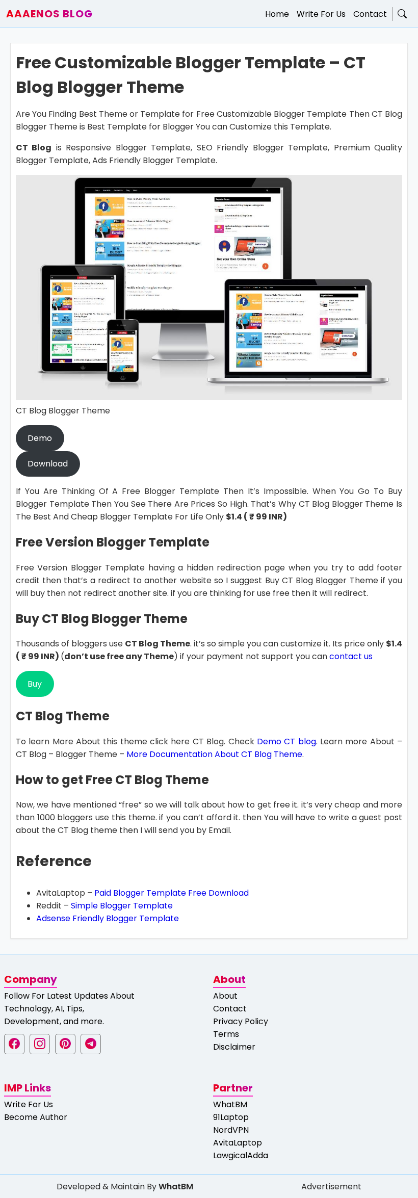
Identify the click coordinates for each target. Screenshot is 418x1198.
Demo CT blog (286, 741)
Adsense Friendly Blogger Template (107, 918)
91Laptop (231, 1117)
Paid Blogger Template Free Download (171, 893)
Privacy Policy (240, 1021)
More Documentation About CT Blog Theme (214, 754)
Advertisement (331, 1186)
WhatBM (230, 1104)
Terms (226, 1034)
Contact (370, 14)
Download (48, 464)
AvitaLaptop (237, 1143)
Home (277, 14)
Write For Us (321, 14)
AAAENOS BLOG (49, 14)
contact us (351, 656)
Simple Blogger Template (122, 905)
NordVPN (231, 1130)
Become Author (35, 1117)
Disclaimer (234, 1047)
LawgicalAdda (240, 1155)
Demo (40, 438)
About (225, 996)
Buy (35, 684)
